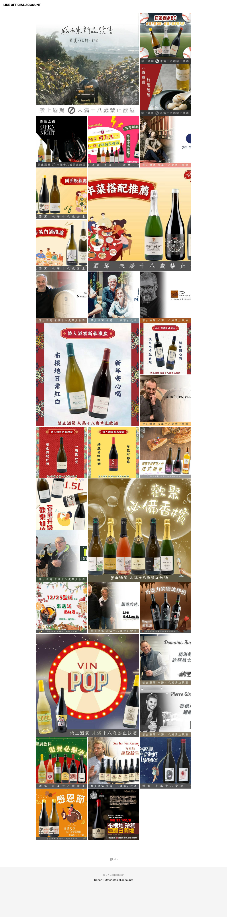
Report (98, 880)
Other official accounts (119, 880)
